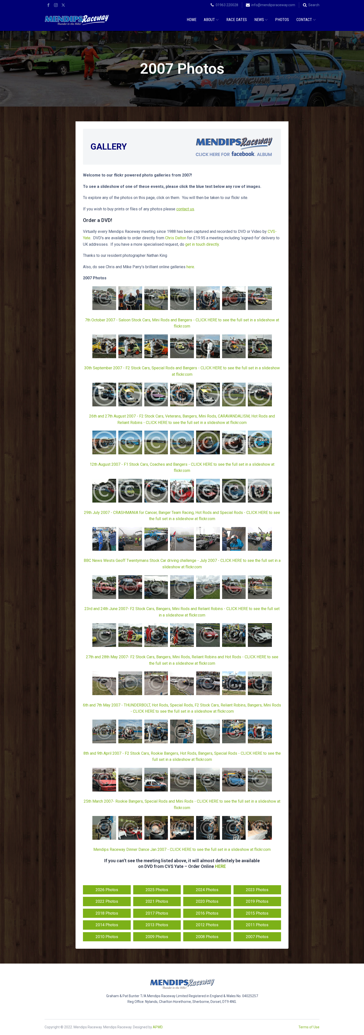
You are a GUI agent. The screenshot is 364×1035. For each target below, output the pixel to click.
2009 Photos (157, 936)
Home (191, 19)
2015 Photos (257, 913)
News (259, 19)
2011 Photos (257, 925)
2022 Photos (107, 901)
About (209, 19)
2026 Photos (107, 889)
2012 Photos (207, 925)
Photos (282, 19)
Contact (304, 19)
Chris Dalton (175, 238)
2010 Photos (107, 936)
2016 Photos (207, 913)
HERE (220, 866)
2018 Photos (107, 913)
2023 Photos (257, 889)
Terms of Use (308, 1027)
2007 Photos (257, 936)
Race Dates (236, 19)
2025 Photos (157, 889)
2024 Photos (207, 889)
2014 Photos (107, 925)
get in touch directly (202, 244)
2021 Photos (157, 901)
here (190, 266)
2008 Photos (207, 936)
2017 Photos (157, 913)
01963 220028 (227, 5)
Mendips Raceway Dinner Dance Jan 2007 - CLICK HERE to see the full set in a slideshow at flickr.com (182, 849)
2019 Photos (257, 901)
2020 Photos (207, 901)
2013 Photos (157, 925)
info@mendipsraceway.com (273, 5)
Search (313, 5)
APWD (157, 1027)
